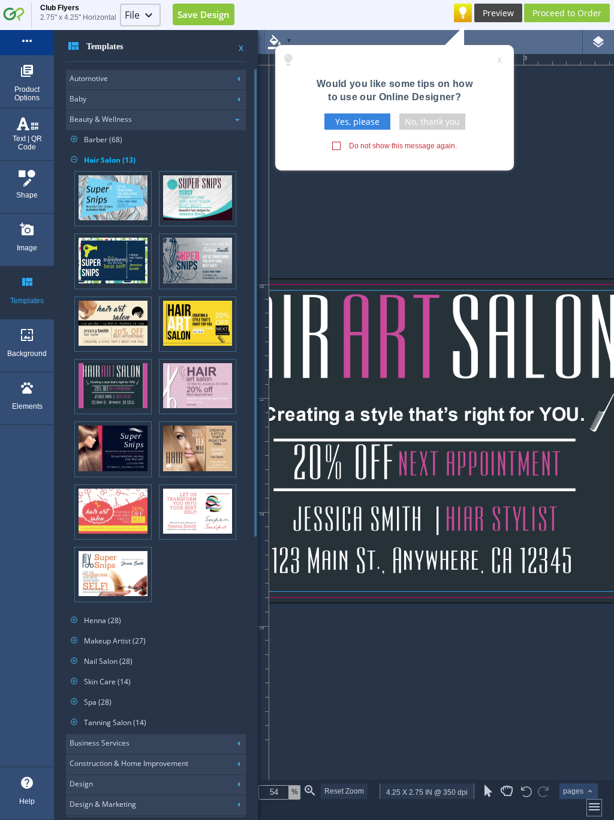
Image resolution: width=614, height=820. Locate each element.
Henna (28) (96, 620)
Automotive (89, 78)
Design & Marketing (103, 804)
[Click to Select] (488, 791)
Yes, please (357, 121)
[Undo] (526, 792)
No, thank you (432, 121)
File (132, 15)
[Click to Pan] (507, 791)
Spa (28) (91, 702)
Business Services (100, 743)
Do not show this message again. (403, 146)
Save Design (203, 14)
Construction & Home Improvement (129, 763)
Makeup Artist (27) (108, 641)
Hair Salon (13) (103, 160)
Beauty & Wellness (101, 119)
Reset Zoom (344, 791)
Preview (498, 13)
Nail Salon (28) (102, 661)
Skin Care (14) (101, 682)
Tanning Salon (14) (108, 722)
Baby (78, 99)
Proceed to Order (566, 13)
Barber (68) (96, 139)
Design (81, 784)
